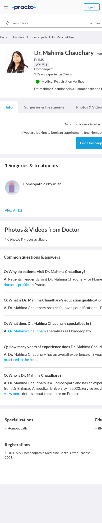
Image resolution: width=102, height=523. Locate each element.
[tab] (9, 107)
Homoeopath (17, 428)
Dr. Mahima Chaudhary (27, 331)
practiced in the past (20, 359)
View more (12, 393)
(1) (13, 210)
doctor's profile (16, 284)
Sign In (92, 7)
